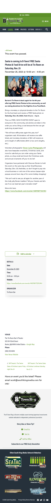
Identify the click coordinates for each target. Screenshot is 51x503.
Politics (24, 29)
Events (10, 29)
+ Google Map (30, 344)
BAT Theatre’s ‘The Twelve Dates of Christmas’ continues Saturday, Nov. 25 (36, 366)
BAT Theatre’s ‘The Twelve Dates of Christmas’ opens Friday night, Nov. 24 (16, 366)
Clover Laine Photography (33, 148)
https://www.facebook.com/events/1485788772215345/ (26, 191)
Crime (17, 29)
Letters (31, 29)
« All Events (8, 50)
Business (39, 29)
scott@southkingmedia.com (25, 380)
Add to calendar (26, 253)
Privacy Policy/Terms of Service (26, 500)
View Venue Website (11, 354)
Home (4, 29)
